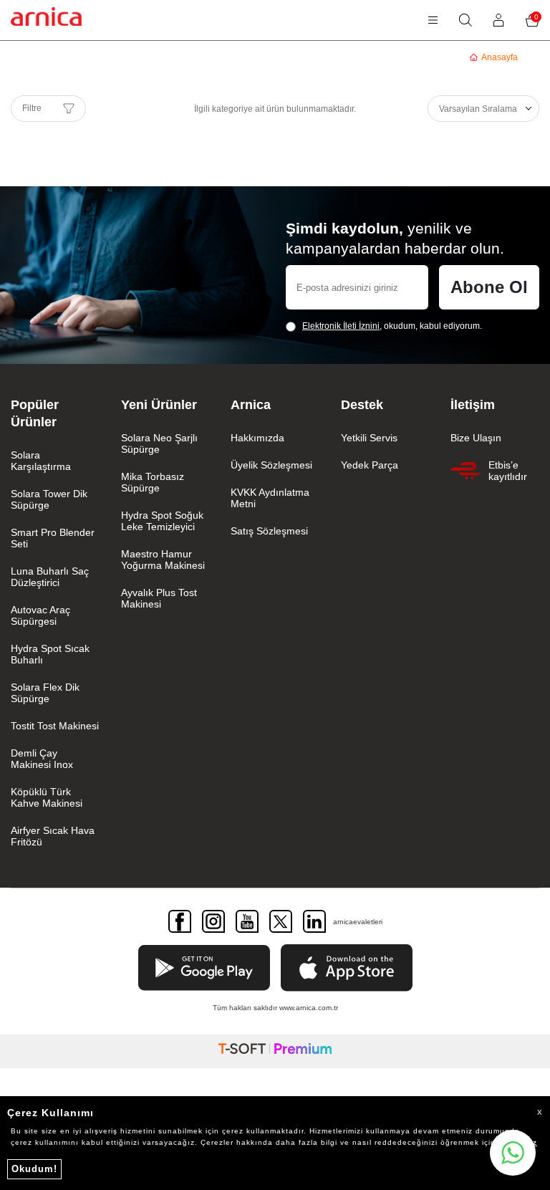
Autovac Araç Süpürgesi (40, 615)
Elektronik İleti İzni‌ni (341, 326)
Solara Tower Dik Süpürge (49, 499)
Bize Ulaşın (475, 437)
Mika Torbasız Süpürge (152, 482)
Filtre (32, 108)
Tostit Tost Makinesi (55, 725)
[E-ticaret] (275, 1051)
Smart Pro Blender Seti (53, 538)
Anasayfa (499, 57)
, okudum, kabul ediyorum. (392, 326)
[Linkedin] (314, 921)
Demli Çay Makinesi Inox (42, 758)
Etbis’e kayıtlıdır (507, 470)
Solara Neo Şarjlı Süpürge (159, 443)
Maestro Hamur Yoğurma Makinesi (163, 559)
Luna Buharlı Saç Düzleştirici (50, 576)
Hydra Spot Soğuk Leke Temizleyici (162, 520)
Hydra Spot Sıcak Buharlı (50, 654)
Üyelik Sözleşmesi (271, 465)
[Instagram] (213, 921)
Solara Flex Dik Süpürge (45, 692)
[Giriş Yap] (498, 20)
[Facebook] (179, 921)
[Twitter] (280, 921)
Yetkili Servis (369, 437)
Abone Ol (489, 287)
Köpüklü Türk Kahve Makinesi (46, 797)
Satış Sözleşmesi (269, 531)
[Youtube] (247, 921)
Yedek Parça (369, 465)
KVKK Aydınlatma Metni (270, 497)
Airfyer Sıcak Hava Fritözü (53, 836)
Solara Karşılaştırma (41, 460)
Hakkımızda (257, 437)
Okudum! (34, 1168)
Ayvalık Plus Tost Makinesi (159, 598)
